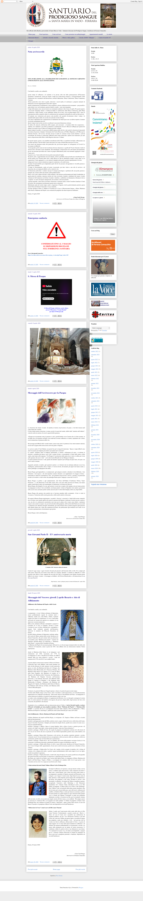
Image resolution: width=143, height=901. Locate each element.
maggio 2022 (94, 369)
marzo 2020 (94, 468)
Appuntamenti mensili (96, 34)
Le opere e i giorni (104, 210)
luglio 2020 (94, 455)
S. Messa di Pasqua (37, 276)
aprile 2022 (94, 372)
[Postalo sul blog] (55, 203)
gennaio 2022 (95, 383)
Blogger (81, 887)
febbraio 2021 (95, 425)
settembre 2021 (95, 401)
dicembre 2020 (95, 435)
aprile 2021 (94, 419)
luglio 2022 (94, 362)
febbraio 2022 (95, 378)
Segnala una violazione (99, 484)
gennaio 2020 (95, 476)
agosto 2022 (94, 359)
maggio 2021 (94, 415)
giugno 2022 (94, 366)
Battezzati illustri (34, 38)
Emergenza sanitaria (37, 218)
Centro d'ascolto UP (105, 38)
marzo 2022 (94, 375)
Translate (104, 330)
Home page (32, 34)
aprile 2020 (94, 465)
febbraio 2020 (95, 471)
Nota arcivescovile (36, 51)
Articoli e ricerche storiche (50, 38)
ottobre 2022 (94, 351)
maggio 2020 (94, 462)
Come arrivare (56, 34)
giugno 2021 (94, 412)
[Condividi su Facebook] (59, 203)
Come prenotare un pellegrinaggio (75, 34)
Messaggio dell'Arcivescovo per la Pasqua (47, 392)
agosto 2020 (94, 452)
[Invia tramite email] (53, 203)
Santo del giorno (104, 181)
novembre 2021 (95, 393)
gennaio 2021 (95, 430)
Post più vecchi (80, 869)
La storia (109, 34)
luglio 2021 (94, 409)
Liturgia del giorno (104, 187)
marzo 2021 (94, 422)
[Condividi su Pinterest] (61, 203)
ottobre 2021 (94, 398)
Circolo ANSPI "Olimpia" (87, 38)
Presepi (31, 41)
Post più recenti (32, 869)
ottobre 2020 (94, 444)
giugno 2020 (94, 459)
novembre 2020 (95, 439)
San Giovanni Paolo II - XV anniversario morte (49, 534)
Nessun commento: (45, 203)
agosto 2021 (94, 406)
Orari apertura (43, 34)
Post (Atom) (59, 875)
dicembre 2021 (95, 388)
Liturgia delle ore (104, 192)
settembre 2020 (95, 447)
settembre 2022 (95, 355)
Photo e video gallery (68, 38)
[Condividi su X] (57, 203)
